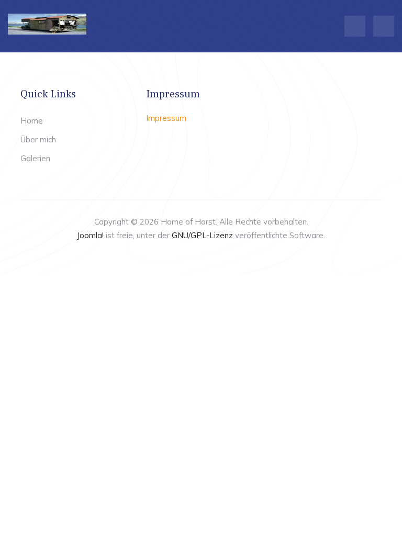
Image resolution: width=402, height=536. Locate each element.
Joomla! (90, 235)
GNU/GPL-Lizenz (202, 235)
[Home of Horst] (47, 24)
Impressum (166, 118)
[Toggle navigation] (354, 26)
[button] (383, 26)
